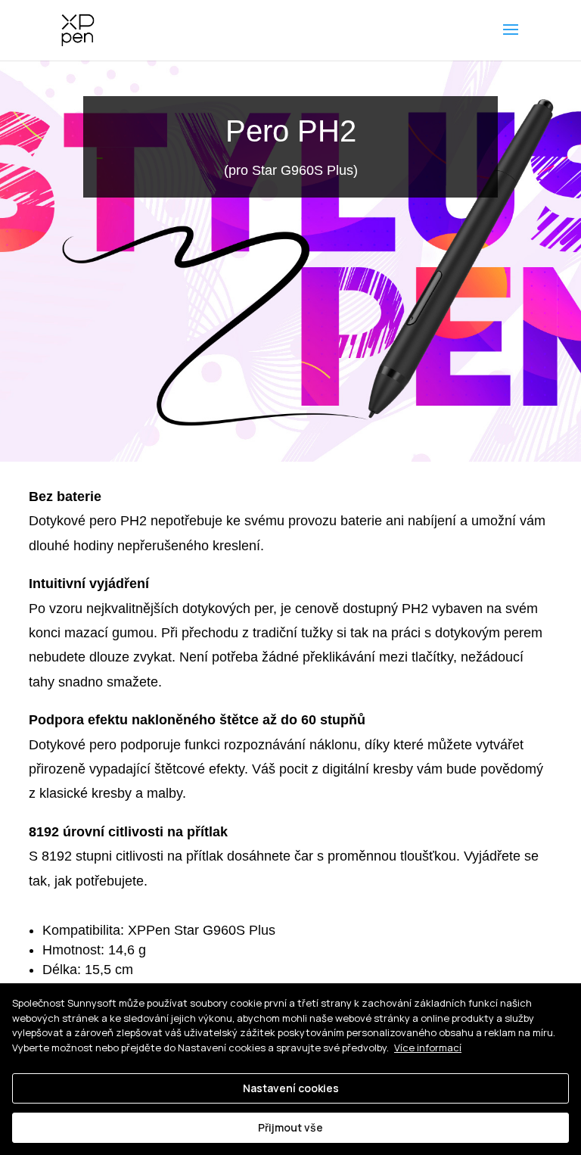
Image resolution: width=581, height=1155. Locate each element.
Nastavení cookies (291, 1088)
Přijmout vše (290, 1127)
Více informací (427, 1047)
